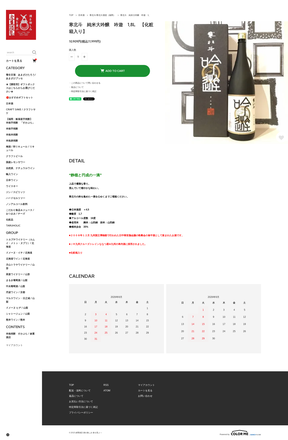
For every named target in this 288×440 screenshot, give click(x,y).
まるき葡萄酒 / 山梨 (16, 280)
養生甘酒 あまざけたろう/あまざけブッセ (21, 76)
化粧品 (9, 219)
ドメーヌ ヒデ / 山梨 (17, 307)
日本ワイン (12, 180)
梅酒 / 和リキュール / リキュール (20, 148)
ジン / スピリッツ (15, 192)
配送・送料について (80, 390)
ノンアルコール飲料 (17, 203)
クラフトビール (14, 156)
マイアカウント (14, 345)
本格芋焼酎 (12, 128)
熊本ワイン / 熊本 (15, 319)
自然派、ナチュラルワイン (20, 168)
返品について (76, 396)
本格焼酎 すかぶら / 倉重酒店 (20, 335)
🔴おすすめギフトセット (19, 97)
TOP (71, 15)
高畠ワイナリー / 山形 (18, 274)
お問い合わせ (145, 396)
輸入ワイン (12, 174)
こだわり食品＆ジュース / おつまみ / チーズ (20, 211)
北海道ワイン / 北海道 (18, 258)
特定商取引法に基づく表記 (83, 407)
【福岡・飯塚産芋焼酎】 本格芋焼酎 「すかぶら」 (20, 120)
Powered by (225, 434)
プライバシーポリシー (81, 412)
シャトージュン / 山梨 (18, 313)
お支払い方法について (81, 401)
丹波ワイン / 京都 (15, 292)
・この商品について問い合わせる (84, 83)
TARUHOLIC (13, 225)
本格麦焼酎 (12, 140)
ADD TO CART (115, 71)
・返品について (76, 87)
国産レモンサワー (15, 162)
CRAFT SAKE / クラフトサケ (21, 111)
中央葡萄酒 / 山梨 (15, 286)
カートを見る (21, 60)
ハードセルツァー (15, 198)
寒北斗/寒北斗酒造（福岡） (102, 15)
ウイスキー (12, 186)
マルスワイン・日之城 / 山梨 (20, 300)
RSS (106, 385)
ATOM (107, 390)
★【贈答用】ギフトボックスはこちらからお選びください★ (20, 88)
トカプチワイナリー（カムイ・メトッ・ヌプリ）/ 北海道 (20, 243)
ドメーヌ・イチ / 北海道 (19, 252)
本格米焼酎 (12, 134)
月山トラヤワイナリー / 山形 (20, 266)
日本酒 (9, 103)
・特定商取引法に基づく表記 (82, 91)
